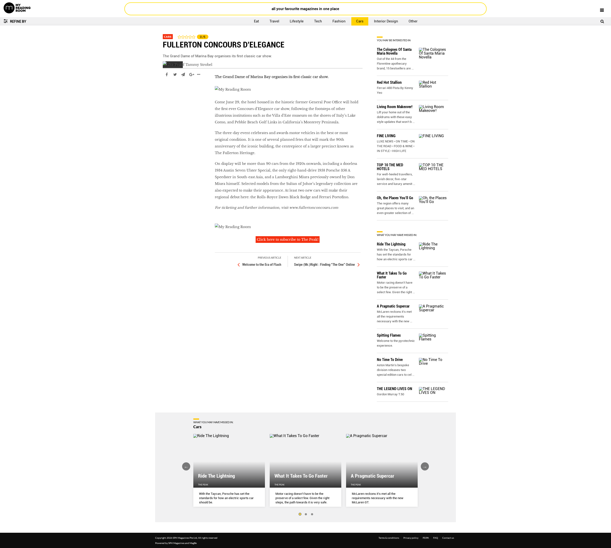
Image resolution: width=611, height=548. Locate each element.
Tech (318, 21)
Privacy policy (410, 537)
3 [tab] (312, 514)
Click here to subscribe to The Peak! (287, 239)
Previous (186, 466)
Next (425, 466)
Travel (274, 21)
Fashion (339, 21)
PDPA (426, 537)
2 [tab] (306, 514)
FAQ (435, 537)
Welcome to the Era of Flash (261, 264)
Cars (359, 21)
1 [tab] (300, 514)
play (166, 89)
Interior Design (386, 21)
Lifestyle (297, 21)
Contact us (448, 537)
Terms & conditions (389, 537)
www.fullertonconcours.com (313, 207)
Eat (256, 21)
